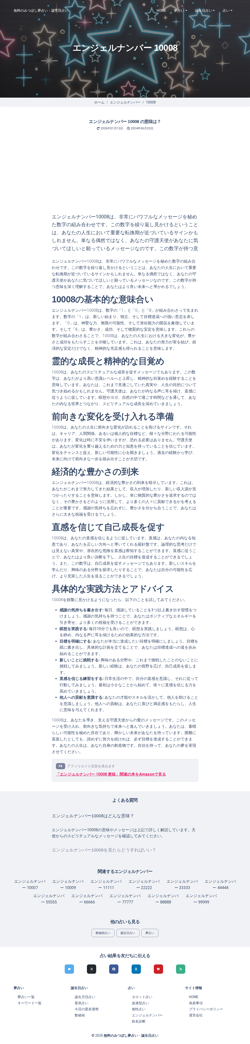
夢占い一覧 (26, 997)
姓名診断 (139, 1021)
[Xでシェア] (91, 969)
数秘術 (80, 1015)
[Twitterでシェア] (69, 969)
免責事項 (196, 1003)
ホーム (99, 102)
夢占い (150, 933)
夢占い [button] (179, 10)
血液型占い (140, 1003)
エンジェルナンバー (125, 102)
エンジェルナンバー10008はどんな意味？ (93, 815)
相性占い (139, 1009)
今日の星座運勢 (87, 1009)
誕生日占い (128, 933)
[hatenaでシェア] (136, 969)
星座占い (81, 1003)
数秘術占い (103, 933)
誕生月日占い (85, 997)
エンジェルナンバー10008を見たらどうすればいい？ (104, 850)
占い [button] (226, 10)
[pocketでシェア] (158, 969)
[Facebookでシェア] (113, 969)
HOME (161, 10)
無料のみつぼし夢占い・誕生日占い (41, 10)
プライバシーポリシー (206, 1009)
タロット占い (142, 997)
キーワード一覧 (30, 1003)
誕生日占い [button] (203, 10)
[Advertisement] (125, 176)
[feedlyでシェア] (180, 969)
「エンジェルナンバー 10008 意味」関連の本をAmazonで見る (111, 774)
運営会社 (196, 1015)
